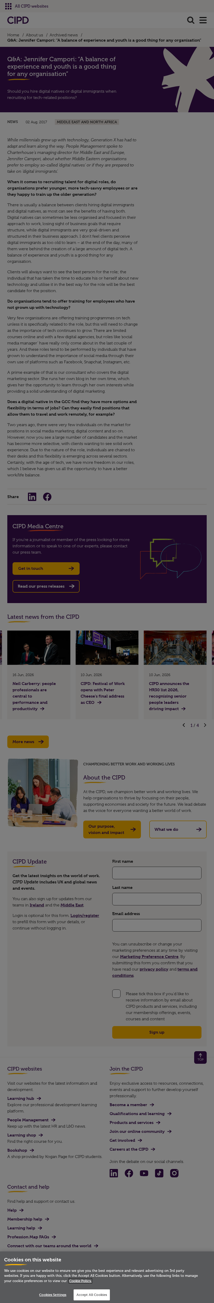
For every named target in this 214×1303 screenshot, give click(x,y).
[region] (107, 1277)
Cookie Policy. (80, 1281)
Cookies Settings (52, 1295)
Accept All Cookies (91, 1295)
